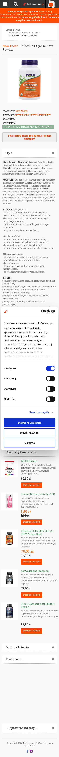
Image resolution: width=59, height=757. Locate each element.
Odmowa (29, 443)
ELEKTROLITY (8, 14)
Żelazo (6, 277)
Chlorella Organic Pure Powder (23, 35)
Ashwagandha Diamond (35, 570)
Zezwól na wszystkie (29, 422)
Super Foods (15, 32)
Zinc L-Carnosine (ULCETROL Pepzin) (38, 605)
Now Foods (10, 46)
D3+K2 (16, 17)
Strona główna (13, 29)
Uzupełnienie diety (30, 32)
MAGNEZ (54, 14)
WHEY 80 (33, 14)
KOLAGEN (6, 17)
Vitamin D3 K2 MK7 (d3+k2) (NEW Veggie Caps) (37, 532)
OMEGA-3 (22, 14)
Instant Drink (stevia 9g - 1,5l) (38, 494)
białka (45, 188)
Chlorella (22, 162)
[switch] (50, 378)
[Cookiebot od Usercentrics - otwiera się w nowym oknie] (41, 311)
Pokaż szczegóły (39, 412)
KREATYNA (45, 11)
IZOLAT (44, 14)
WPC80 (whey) (29, 461)
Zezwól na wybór (29, 432)
